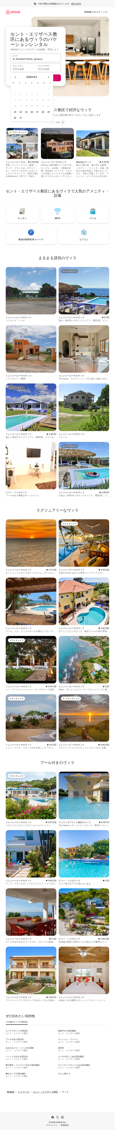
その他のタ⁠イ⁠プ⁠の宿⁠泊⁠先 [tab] (17, 1022)
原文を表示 (76, 3)
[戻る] (52, 122)
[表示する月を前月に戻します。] (15, 77)
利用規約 (65, 1125)
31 (21, 118)
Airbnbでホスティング (95, 11)
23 (15, 112)
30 (15, 118)
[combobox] (36, 59)
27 (37, 112)
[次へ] (62, 122)
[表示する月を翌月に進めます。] (48, 77)
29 (48, 112)
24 (21, 112)
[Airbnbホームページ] (13, 11)
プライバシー (52, 1125)
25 (26, 112)
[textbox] (23, 69)
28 (43, 112)
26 (32, 112)
